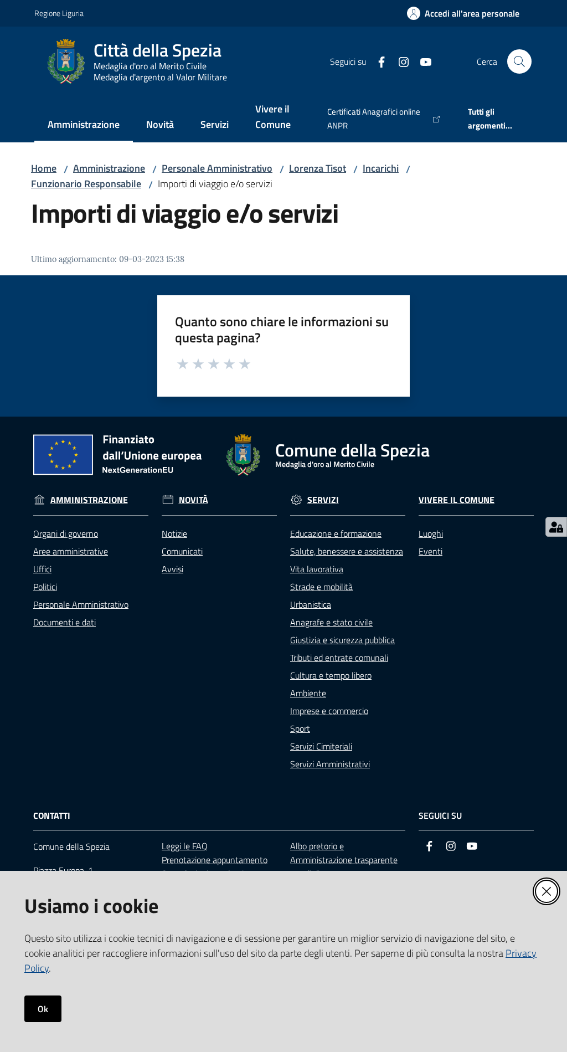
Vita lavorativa (316, 569)
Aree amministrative (70, 551)
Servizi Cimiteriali (321, 746)
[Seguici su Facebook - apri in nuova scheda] (377, 61)
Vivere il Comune (456, 500)
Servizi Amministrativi (330, 764)
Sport (300, 728)
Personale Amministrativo (217, 168)
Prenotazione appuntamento (214, 859)
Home (43, 168)
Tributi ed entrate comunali (339, 657)
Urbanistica (310, 604)
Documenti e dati (64, 622)
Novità (193, 500)
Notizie (174, 533)
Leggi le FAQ (185, 846)
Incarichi (381, 168)
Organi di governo (65, 533)
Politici (45, 586)
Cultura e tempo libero (331, 675)
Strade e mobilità (321, 586)
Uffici (42, 569)
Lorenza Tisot (317, 168)
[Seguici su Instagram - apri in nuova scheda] (399, 61)
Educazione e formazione (336, 533)
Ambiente (308, 693)
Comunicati (182, 551)
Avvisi (172, 569)
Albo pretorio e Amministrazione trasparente (344, 852)
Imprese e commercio (329, 710)
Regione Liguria (59, 13)
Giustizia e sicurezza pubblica (342, 639)
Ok (43, 1008)
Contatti (51, 815)
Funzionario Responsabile (86, 183)
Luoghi (431, 533)
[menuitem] (83, 125)
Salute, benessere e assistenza (346, 551)
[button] (519, 61)
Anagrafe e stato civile (331, 622)
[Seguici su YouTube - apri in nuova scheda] (421, 61)
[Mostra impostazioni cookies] (556, 527)
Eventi (430, 551)
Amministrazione (109, 168)
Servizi (323, 500)
